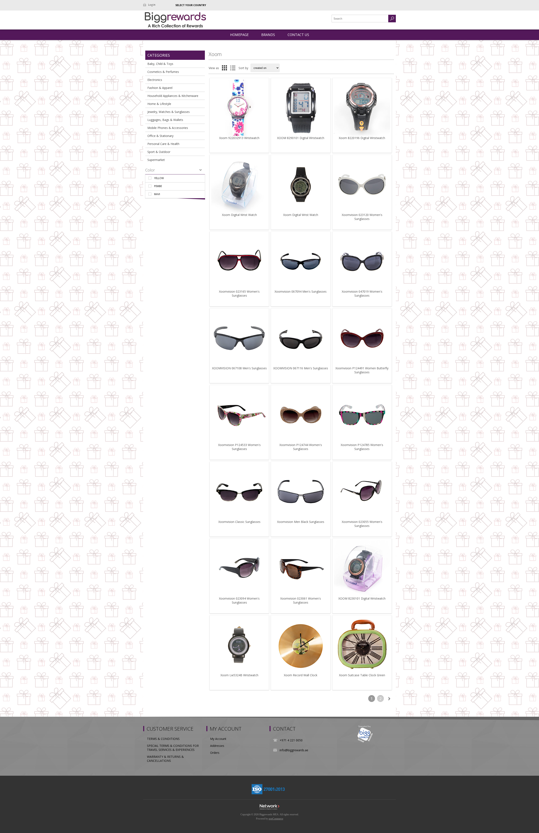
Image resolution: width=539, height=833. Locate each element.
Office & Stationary (160, 136)
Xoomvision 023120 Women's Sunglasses (362, 217)
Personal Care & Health (163, 144)
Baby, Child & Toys (160, 64)
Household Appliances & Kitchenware (172, 96)
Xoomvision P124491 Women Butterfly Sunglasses (361, 370)
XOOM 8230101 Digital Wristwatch (362, 598)
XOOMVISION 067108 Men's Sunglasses (239, 368)
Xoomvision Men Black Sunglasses (300, 522)
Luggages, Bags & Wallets (165, 120)
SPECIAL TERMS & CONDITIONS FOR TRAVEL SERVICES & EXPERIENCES (173, 748)
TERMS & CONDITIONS (163, 739)
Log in (151, 5)
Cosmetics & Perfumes (163, 72)
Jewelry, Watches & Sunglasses (168, 112)
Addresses (217, 746)
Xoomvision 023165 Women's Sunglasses (239, 293)
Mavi (157, 194)
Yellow (159, 178)
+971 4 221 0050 (291, 740)
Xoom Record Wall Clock (300, 675)
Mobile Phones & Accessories (167, 128)
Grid (224, 68)
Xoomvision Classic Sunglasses (239, 522)
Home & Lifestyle (159, 104)
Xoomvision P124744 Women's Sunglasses (300, 447)
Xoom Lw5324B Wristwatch (239, 675)
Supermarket (156, 160)
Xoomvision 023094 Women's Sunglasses (239, 600)
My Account (218, 739)
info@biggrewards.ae (294, 750)
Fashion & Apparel (159, 88)
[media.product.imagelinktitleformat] (239, 108)
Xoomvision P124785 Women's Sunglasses (362, 447)
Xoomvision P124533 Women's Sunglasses (239, 447)
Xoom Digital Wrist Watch (239, 215)
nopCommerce (276, 818)
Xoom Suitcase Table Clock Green (362, 675)
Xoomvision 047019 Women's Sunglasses (362, 293)
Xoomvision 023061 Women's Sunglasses (300, 600)
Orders (214, 753)
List (232, 68)
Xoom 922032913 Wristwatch (239, 138)
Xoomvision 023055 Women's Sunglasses (362, 524)
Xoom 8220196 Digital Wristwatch (362, 138)
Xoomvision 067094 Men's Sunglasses (301, 291)
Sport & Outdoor (158, 152)
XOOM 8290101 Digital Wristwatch (300, 138)
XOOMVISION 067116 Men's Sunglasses (300, 368)
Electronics (154, 80)
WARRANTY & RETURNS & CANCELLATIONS (165, 759)
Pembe (158, 186)
